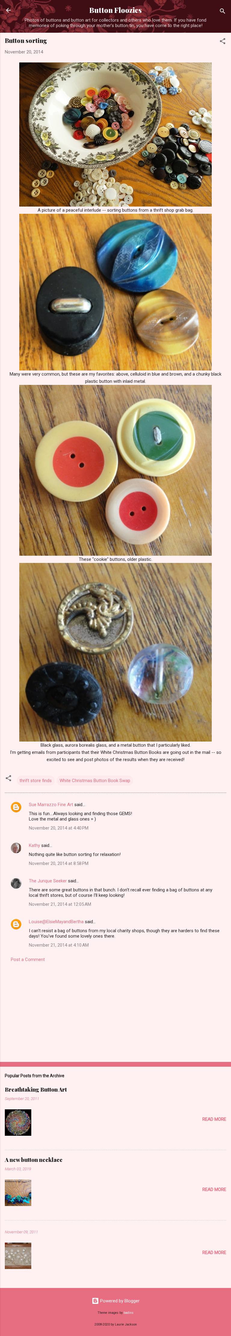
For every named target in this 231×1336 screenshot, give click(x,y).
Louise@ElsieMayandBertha (56, 921)
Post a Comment (28, 959)
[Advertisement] (115, 1010)
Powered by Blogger (119, 1301)
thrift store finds (36, 780)
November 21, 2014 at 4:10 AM (59, 945)
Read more (214, 1119)
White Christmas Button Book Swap (95, 780)
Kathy (34, 845)
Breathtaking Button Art (36, 1089)
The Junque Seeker (48, 881)
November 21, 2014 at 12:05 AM (60, 904)
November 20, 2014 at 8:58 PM (58, 863)
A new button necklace (34, 1159)
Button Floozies (115, 10)
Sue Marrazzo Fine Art (51, 804)
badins (129, 1313)
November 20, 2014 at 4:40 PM (58, 828)
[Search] (222, 12)
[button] (222, 42)
